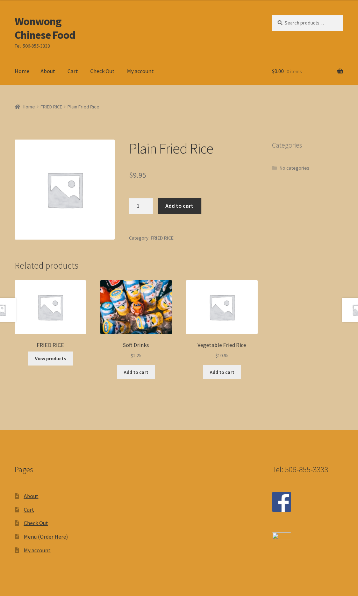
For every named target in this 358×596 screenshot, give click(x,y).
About (48, 71)
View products (50, 358)
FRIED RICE (51, 107)
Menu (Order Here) (46, 536)
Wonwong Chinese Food (45, 28)
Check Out (102, 71)
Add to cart (179, 205)
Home (22, 71)
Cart (72, 71)
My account (140, 71)
